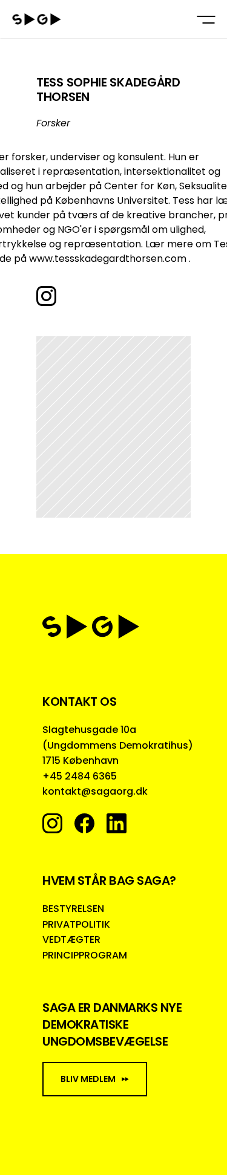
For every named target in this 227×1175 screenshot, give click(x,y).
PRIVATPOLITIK (76, 924)
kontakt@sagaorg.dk (95, 791)
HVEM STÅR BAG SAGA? (109, 880)
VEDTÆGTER (71, 939)
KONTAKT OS (79, 701)
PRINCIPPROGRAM (84, 955)
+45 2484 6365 (79, 776)
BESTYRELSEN (73, 909)
